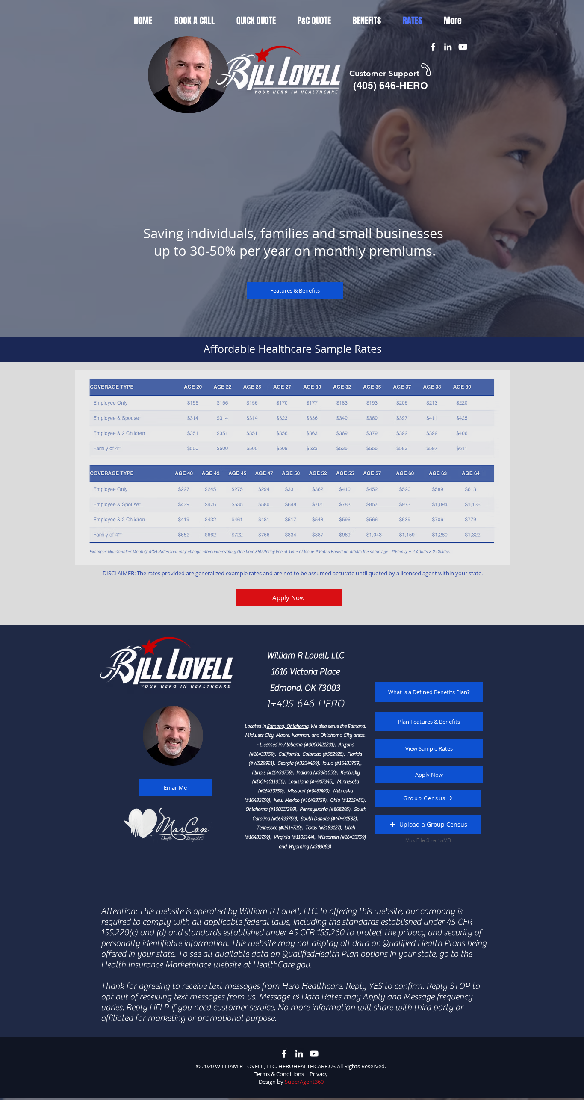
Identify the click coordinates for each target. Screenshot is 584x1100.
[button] (428, 824)
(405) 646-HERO (390, 85)
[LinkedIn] (447, 46)
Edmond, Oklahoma (287, 726)
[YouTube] (462, 46)
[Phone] (425, 69)
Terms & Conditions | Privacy (291, 1074)
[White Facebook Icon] (433, 46)
